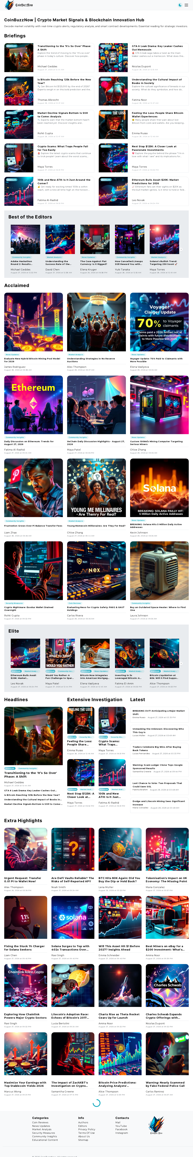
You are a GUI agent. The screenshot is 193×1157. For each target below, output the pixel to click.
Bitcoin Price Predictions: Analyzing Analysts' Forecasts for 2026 (117, 1084)
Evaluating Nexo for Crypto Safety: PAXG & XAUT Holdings (96, 608)
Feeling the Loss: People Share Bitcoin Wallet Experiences (79, 743)
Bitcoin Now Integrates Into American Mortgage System (94, 677)
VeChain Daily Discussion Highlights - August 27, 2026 (96, 443)
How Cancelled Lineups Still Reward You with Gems (129, 263)
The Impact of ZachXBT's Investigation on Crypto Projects (69, 1084)
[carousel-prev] (12, 249)
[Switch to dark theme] (180, 5)
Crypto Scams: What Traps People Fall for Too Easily (109, 743)
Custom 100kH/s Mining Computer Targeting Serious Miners (156, 443)
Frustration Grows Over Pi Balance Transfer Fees (33, 526)
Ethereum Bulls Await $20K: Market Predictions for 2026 (23, 677)
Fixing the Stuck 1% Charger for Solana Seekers (24, 948)
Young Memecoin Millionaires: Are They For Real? (96, 526)
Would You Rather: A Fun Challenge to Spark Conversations (59, 677)
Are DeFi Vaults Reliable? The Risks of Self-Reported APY (72, 880)
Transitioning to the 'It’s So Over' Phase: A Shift (30, 774)
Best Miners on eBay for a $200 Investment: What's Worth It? (164, 948)
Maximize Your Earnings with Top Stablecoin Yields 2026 (25, 1084)
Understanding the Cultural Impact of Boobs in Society (32, 799)
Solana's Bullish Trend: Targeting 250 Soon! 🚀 (163, 262)
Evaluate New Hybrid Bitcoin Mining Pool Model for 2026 (32, 360)
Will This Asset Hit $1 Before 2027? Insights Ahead (119, 948)
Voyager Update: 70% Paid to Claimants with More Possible (156, 360)
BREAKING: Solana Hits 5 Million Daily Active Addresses (156, 525)
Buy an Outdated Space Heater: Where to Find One (158, 608)
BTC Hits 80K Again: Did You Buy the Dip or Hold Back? (119, 880)
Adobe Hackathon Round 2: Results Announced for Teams (24, 263)
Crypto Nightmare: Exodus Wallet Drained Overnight (28, 608)
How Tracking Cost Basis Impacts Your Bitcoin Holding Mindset (72, 1152)
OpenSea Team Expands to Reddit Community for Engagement (23, 1152)
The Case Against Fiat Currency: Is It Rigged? (93, 262)
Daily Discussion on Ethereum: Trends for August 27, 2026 (29, 443)
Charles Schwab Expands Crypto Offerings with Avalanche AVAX (164, 1016)
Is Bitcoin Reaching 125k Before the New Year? (32, 795)
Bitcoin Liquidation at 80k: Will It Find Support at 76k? (164, 677)
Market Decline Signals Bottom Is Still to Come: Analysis (32, 804)
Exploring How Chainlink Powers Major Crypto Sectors (25, 1016)
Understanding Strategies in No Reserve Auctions (91, 360)
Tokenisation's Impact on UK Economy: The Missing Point (166, 880)
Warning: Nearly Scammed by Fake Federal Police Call (165, 1084)
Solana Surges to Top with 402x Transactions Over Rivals (70, 948)
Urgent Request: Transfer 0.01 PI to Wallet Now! (22, 880)
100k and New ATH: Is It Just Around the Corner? (109, 795)
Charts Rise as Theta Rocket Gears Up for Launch (119, 1016)
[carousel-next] (181, 249)
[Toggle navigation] (186, 5)
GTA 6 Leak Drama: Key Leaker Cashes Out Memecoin (29, 790)
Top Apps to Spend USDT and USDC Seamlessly (120, 1152)
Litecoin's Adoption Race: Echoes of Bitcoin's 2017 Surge (70, 1016)
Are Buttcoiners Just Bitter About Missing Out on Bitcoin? (165, 1152)
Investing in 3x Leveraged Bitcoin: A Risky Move (127, 677)
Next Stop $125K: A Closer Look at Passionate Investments (80, 795)
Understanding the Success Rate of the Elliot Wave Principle (57, 263)
